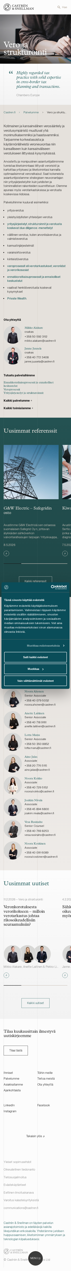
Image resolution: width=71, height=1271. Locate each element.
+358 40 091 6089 (36, 852)
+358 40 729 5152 (36, 787)
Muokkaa (33, 668)
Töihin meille (45, 1073)
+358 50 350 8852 (37, 744)
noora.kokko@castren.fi (39, 791)
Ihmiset (8, 1073)
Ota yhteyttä (45, 1084)
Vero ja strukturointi (57, 112)
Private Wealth (16, 298)
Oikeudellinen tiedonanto (19, 1169)
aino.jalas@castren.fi (37, 769)
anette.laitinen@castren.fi (40, 726)
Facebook (43, 1105)
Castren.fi (9, 112)
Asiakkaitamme (13, 1084)
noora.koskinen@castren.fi (41, 856)
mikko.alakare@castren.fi (40, 340)
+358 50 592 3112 (36, 336)
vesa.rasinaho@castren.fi (40, 835)
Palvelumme (31, 112)
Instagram (10, 1111)
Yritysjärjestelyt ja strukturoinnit (23, 393)
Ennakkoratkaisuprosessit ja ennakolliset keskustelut (29, 384)
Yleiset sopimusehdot (17, 1162)
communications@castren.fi (21, 1208)
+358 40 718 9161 (35, 722)
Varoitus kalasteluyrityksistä (21, 1200)
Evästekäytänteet (15, 1185)
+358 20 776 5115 (36, 765)
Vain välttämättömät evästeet (35, 680)
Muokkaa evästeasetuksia (43, 645)
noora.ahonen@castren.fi (40, 704)
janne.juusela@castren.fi (39, 361)
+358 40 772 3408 (37, 357)
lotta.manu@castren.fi (38, 748)
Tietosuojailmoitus (15, 1177)
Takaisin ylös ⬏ (35, 1136)
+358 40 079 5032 (37, 700)
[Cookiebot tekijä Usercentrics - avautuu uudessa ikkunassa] (51, 587)
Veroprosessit (12, 389)
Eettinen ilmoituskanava (19, 1192)
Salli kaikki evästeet (35, 657)
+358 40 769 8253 (37, 831)
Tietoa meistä (46, 1078)
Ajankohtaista (12, 1090)
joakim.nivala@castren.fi (39, 813)
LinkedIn (9, 1105)
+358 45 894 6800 (37, 809)
